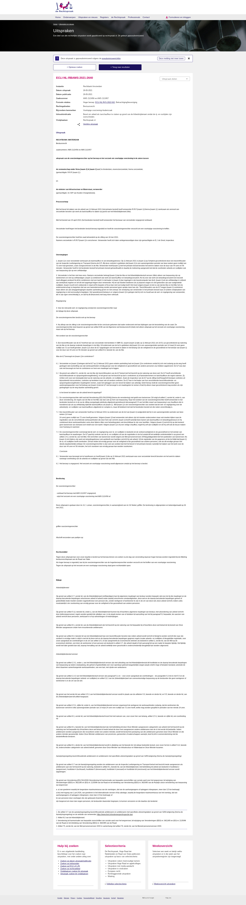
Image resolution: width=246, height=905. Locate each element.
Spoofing (99, 898)
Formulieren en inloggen (180, 17)
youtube (188, 897)
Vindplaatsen (62, 120)
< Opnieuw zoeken (74, 67)
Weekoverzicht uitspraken (164, 884)
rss (156, 897)
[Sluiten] (189, 58)
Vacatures (106, 898)
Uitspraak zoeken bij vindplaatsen (74, 874)
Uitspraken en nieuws (88, 17)
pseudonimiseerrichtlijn (111, 58)
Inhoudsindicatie (63, 114)
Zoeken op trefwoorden (69, 863)
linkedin (184, 897)
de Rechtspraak (118, 17)
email (160, 897)
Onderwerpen (69, 17)
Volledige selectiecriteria (116, 884)
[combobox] (175, 78)
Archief (113, 898)
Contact (146, 17)
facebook (177, 897)
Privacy (73, 898)
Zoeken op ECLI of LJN (70, 866)
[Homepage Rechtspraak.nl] (63, 6)
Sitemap (66, 898)
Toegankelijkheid (88, 898)
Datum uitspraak (63, 90)
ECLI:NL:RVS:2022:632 (105, 102)
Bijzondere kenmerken (66, 110)
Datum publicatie (63, 94)
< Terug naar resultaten (120, 67)
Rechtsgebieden (63, 106)
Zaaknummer (62, 98)
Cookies (79, 898)
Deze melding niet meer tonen (171, 58)
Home (58, 17)
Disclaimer (120, 898)
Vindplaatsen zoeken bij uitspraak (74, 871)
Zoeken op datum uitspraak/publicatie (75, 861)
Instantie (60, 86)
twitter (173, 897)
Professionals (134, 17)
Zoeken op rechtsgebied (70, 869)
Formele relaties (63, 102)
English (60, 898)
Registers (104, 17)
